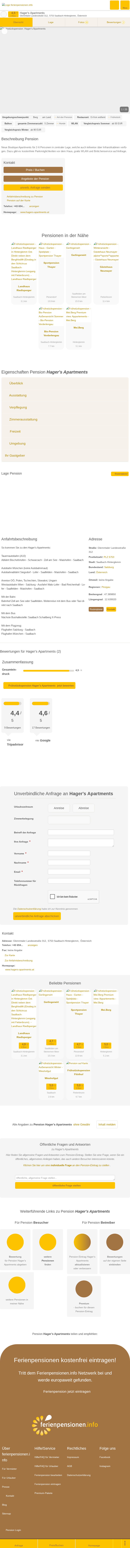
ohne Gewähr (81, 1124)
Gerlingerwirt (78, 255)
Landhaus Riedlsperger (24, 288)
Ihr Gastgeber (15, 455)
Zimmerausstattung (22, 419)
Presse (5, 1486)
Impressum (73, 1457)
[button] (65, 70)
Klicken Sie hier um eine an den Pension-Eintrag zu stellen (66, 1165)
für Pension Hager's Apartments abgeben (15, 1260)
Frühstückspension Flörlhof (78, 1072)
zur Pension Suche (4, 14)
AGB (69, 1466)
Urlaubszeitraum (23, 806)
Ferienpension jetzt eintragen (67, 1391)
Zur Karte (10, 955)
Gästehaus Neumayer (106, 269)
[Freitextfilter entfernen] (114, 4)
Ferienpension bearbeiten (48, 1475)
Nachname (20, 862)
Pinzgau (106, 587)
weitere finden (48, 1260)
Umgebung (17, 443)
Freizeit (14, 431)
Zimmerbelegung (24, 818)
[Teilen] (117, 1543)
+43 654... (19, 206)
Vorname (19, 853)
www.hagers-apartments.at (34, 212)
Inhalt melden (107, 1124)
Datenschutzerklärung (29, 908)
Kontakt (111, 609)
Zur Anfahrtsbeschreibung (18, 960)
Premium (123, 238)
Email (17, 871)
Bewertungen (115, 22)
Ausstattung (17, 395)
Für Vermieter (9, 1468)
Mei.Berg (79, 327)
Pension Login (13, 1530)
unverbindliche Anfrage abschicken (37, 916)
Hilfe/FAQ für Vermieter (47, 1457)
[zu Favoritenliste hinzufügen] (4, 31)
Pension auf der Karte (18, 200)
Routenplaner (121, 474)
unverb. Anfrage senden (34, 187)
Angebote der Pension (34, 178)
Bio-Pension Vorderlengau (51, 333)
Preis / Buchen (35, 170)
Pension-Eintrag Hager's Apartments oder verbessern (82, 1262)
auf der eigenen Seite (114, 1260)
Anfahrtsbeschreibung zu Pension (24, 196)
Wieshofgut (51, 1078)
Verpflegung (17, 407)
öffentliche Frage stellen (66, 1185)
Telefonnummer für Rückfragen (25, 883)
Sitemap (6, 1513)
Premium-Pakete (43, 1493)
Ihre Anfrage (21, 841)
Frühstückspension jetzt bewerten (41, 685)
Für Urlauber (9, 1477)
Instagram (105, 1466)
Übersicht (18, 22)
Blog (4, 1504)
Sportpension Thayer (51, 264)
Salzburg (109, 567)
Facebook (105, 1457)
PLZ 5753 (109, 557)
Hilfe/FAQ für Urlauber (46, 1466)
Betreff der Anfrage (25, 832)
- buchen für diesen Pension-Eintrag (84, 1307)
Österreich (101, 572)
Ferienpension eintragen (48, 1484)
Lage (50, 22)
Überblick (15, 383)
